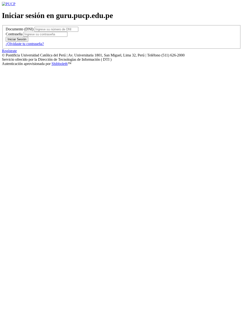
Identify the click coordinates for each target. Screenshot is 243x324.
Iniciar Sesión (17, 39)
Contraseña (14, 34)
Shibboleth (59, 64)
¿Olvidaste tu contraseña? (25, 44)
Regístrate (9, 51)
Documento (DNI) (19, 29)
